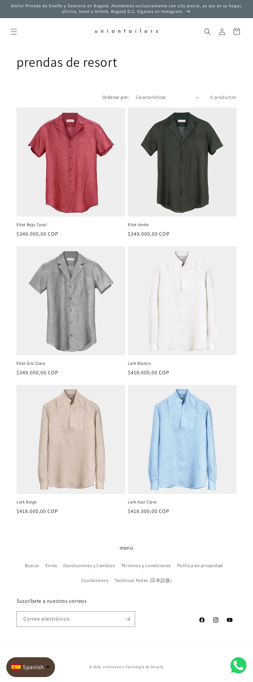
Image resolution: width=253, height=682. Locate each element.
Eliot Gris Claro (30, 363)
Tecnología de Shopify (145, 667)
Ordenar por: (115, 97)
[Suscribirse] (127, 619)
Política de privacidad (200, 565)
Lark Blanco (139, 363)
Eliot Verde (138, 224)
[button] (14, 31)
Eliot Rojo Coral (31, 224)
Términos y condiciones (146, 565)
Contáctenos (95, 580)
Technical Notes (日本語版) (143, 580)
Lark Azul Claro (142, 502)
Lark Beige (26, 502)
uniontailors (114, 667)
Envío (51, 565)
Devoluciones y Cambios (89, 565)
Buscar (32, 565)
